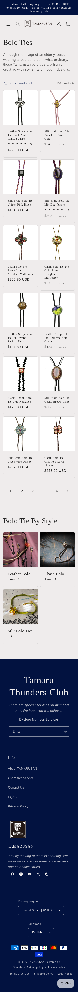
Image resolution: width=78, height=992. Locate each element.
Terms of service (20, 974)
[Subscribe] (65, 731)
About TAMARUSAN (22, 768)
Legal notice (65, 974)
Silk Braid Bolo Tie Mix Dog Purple (56, 202)
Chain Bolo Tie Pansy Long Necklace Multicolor (20, 270)
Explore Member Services (39, 719)
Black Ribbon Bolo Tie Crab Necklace (20, 399)
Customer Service (21, 778)
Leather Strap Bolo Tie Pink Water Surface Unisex (20, 338)
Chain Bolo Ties (54, 576)
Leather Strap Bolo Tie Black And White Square (20, 135)
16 (56, 491)
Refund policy (35, 967)
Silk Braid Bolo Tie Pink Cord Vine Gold (56, 135)
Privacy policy (56, 967)
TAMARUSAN (36, 962)
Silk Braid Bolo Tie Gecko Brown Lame (57, 399)
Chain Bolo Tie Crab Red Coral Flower (54, 461)
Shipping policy (43, 974)
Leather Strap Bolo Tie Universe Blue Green (56, 338)
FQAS (12, 797)
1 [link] (11, 491)
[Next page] (67, 491)
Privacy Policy (18, 806)
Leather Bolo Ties (19, 576)
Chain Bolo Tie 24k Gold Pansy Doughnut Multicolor (56, 272)
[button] (8, 23)
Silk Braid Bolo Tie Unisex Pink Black (20, 202)
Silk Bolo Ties (20, 631)
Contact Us (16, 787)
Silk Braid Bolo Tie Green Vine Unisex (20, 459)
